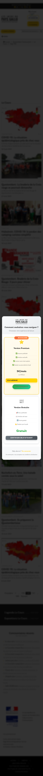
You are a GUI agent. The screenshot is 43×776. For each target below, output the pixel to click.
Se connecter (26, 451)
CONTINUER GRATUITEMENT (21, 438)
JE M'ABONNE (12, 380)
